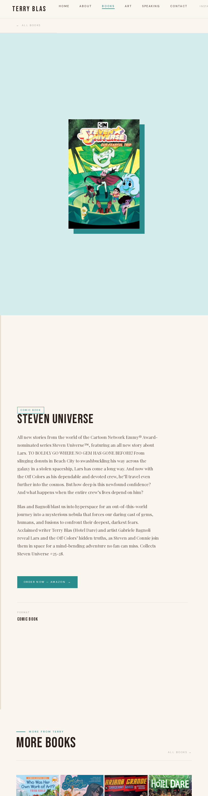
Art (128, 6)
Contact (178, 6)
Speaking (151, 6)
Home (64, 6)
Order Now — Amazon (47, 582)
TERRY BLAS (29, 9)
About (85, 6)
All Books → (180, 752)
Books (108, 6)
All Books (31, 25)
